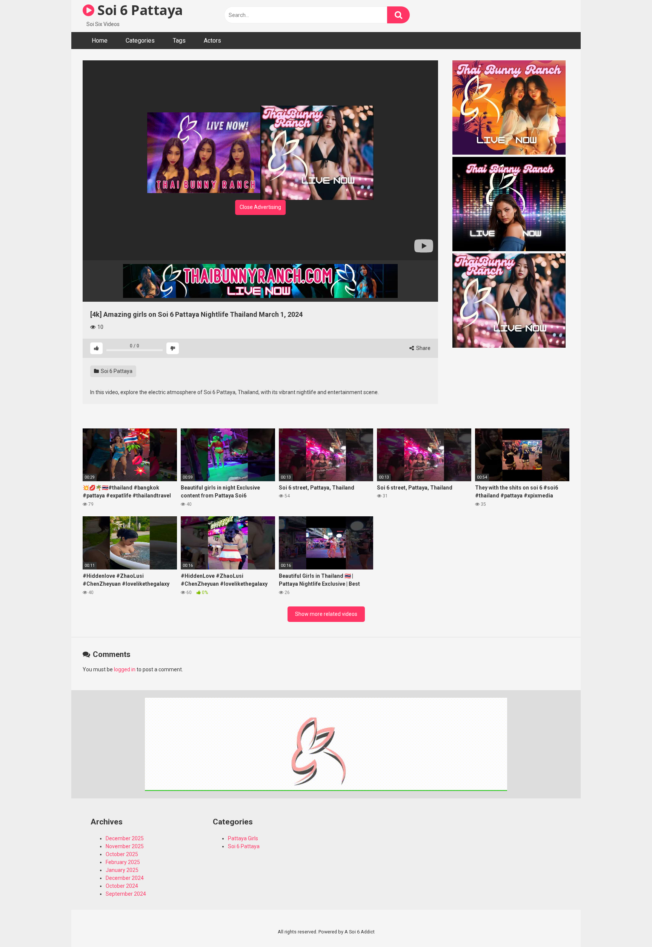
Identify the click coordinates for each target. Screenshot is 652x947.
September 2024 (126, 894)
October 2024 (122, 886)
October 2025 (122, 854)
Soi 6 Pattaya (138, 10)
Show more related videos (326, 614)
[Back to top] (627, 924)
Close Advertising (260, 207)
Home (100, 40)
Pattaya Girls (243, 838)
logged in (124, 669)
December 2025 (125, 838)
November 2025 (125, 846)
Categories (140, 40)
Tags (179, 40)
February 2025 (123, 862)
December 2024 (125, 878)
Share (423, 348)
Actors (212, 40)
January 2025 (122, 870)
